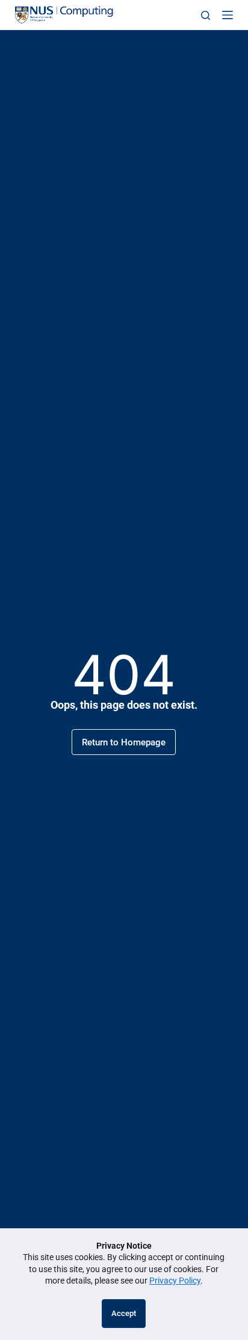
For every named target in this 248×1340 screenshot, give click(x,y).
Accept (123, 1313)
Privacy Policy (174, 1280)
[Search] (205, 15)
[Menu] (227, 15)
